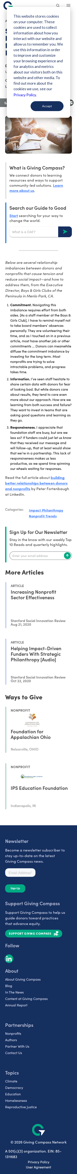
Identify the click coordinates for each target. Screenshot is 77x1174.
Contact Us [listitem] (13, 1052)
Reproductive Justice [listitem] (21, 1107)
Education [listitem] (13, 1094)
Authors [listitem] (11, 1040)
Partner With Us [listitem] (17, 1046)
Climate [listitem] (11, 1081)
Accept (47, 106)
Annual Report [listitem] (16, 1005)
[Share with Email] (70, 102)
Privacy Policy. (25, 95)
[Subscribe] (67, 555)
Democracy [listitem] (14, 1087)
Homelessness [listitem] (16, 1100)
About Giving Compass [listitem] (23, 979)
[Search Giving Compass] (58, 6)
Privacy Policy (38, 1162)
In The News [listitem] (14, 992)
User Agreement (38, 1167)
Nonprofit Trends (43, 516)
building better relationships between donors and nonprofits (36, 483)
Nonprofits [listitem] (13, 1033)
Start (13, 215)
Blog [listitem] (8, 985)
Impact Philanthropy (46, 510)
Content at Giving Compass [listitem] (26, 998)
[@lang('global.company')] (8, 5)
